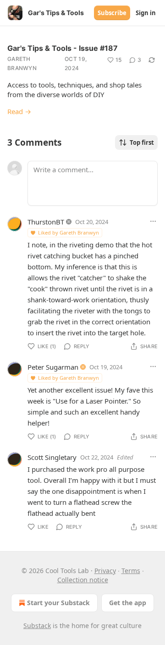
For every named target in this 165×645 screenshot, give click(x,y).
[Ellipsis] (153, 221)
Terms (130, 570)
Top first (142, 142)
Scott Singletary (52, 457)
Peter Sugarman (53, 367)
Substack (37, 625)
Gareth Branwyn (22, 63)
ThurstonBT (46, 221)
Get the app (127, 602)
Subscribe (112, 13)
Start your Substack (58, 602)
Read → (19, 111)
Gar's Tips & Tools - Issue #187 (62, 48)
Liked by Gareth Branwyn (68, 232)
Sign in (146, 13)
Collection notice (82, 579)
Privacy (105, 570)
